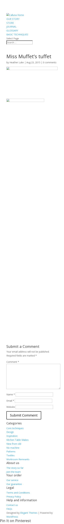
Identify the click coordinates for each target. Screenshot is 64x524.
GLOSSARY (12, 30)
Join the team (13, 471)
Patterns (10, 451)
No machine (12, 447)
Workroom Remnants (17, 459)
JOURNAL (11, 26)
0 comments (49, 62)
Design (10, 432)
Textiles (10, 455)
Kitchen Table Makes (17, 439)
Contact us (12, 505)
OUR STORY (12, 18)
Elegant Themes (28, 512)
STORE (10, 22)
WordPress (12, 516)
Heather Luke (17, 62)
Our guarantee (14, 484)
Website (10, 406)
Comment (12, 361)
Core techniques (15, 428)
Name (10, 394)
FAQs (9, 508)
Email (10, 400)
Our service (12, 480)
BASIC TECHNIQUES (17, 34)
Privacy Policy (13, 496)
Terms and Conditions (18, 492)
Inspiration (12, 435)
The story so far (14, 467)
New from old (13, 443)
